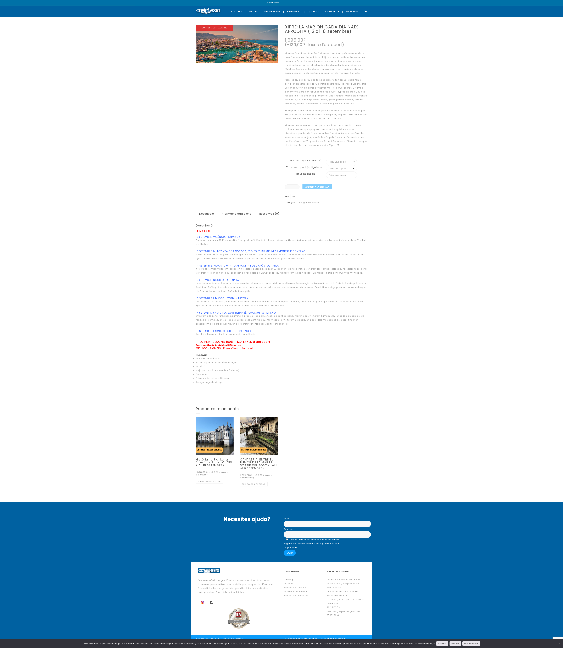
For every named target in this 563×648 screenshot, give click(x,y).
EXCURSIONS (272, 11)
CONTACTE (332, 11)
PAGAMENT (294, 11)
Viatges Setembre (309, 202)
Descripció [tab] (206, 214)
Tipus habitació (305, 173)
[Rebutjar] (559, 643)
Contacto (274, 2)
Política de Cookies (295, 587)
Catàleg (288, 579)
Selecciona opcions (209, 481)
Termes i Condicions (295, 591)
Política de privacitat (296, 595)
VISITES (253, 11)
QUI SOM (313, 11)
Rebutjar (455, 643)
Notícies (288, 583)
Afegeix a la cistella (317, 186)
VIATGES (236, 11)
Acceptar (442, 643)
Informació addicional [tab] (236, 214)
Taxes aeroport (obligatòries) (305, 167)
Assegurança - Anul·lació (305, 160)
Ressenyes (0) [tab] (269, 214)
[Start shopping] (365, 11)
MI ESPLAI (352, 11)
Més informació (471, 643)
